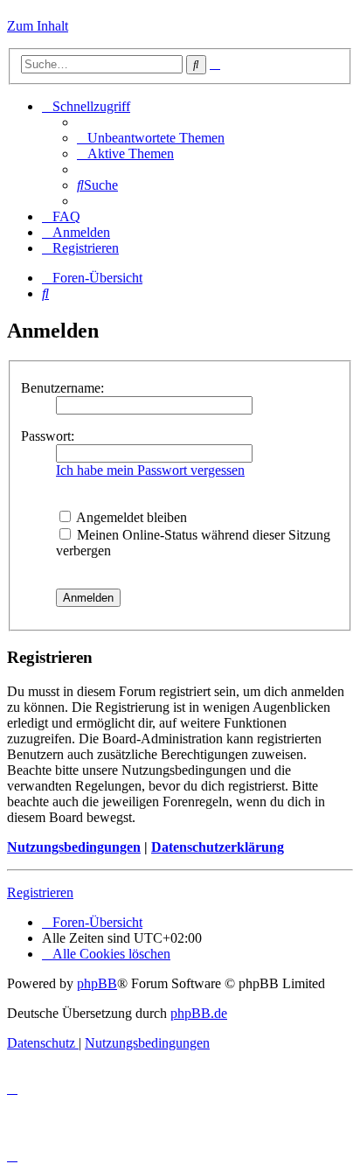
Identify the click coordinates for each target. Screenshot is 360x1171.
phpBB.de (198, 1013)
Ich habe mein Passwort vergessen (150, 470)
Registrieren (40, 892)
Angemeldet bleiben (130, 517)
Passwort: (47, 436)
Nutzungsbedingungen (74, 847)
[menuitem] (151, 137)
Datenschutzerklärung (217, 847)
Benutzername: (62, 387)
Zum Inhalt (37, 25)
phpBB (97, 983)
